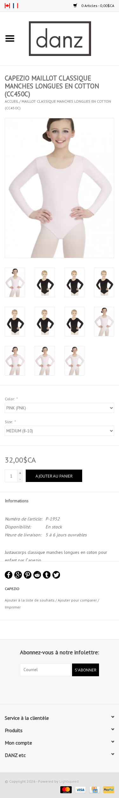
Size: (10, 421)
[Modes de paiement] (65, 789)
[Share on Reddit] (37, 575)
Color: (11, 398)
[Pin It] (27, 575)
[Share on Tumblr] (46, 575)
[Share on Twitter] (56, 575)
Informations (17, 501)
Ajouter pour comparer (78, 600)
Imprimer (13, 607)
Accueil (11, 101)
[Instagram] (65, 689)
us (7, 5)
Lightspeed (69, 781)
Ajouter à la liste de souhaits (30, 600)
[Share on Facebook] (8, 575)
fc (15, 5)
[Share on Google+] (18, 575)
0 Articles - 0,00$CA (97, 5)
